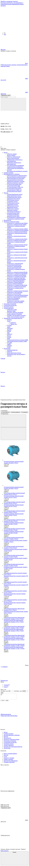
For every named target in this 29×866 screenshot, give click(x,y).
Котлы (5, 152)
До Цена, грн (18, 691)
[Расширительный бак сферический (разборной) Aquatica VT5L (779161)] (16, 618)
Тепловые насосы (9, 306)
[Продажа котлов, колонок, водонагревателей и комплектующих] (9, 699)
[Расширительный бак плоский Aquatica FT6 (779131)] (16, 573)
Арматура (13, 322)
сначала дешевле (15, 412)
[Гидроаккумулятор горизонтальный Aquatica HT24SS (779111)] (16, 451)
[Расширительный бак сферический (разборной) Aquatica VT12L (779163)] (16, 636)
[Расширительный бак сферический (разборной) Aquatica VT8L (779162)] (16, 627)
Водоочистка (7, 220)
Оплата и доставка (13, 2)
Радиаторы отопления (10, 304)
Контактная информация (11, 4)
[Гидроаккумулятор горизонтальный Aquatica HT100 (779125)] (16, 520)
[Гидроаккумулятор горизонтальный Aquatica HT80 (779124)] (16, 511)
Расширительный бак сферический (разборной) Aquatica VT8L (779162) (14, 630)
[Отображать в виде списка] (13, 433)
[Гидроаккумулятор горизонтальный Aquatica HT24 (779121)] (16, 493)
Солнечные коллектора (10, 305)
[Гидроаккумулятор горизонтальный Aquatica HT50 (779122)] (16, 502)
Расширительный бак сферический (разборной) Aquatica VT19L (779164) (14, 647)
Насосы (6, 193)
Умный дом (13, 324)
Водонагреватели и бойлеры (12, 174)
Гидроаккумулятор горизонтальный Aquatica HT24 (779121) (14, 496)
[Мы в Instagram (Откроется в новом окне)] (13, 30)
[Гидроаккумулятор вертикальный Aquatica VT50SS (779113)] (16, 538)
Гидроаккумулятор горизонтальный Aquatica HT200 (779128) (14, 532)
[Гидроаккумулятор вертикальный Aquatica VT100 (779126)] (16, 556)
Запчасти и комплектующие (11, 221)
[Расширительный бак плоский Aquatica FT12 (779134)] (16, 600)
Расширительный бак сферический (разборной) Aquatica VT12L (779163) (14, 638)
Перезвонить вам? (5, 95)
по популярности (5, 412)
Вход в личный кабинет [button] (10, 753)
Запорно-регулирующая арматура (13, 318)
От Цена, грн (4, 691)
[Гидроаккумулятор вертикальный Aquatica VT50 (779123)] (16, 547)
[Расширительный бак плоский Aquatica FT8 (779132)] (16, 582)
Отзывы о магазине (9, 762)
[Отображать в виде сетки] (13, 420)
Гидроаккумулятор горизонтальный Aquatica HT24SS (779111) (14, 462)
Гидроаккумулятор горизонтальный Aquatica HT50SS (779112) (14, 487)
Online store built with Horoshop (9, 715)
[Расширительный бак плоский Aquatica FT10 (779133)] (16, 591)
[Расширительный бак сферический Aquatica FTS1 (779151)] (16, 609)
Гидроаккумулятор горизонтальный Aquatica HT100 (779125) (14, 523)
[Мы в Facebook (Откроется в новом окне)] (13, 18)
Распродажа (7, 348)
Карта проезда (4, 850)
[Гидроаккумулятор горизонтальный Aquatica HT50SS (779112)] (16, 476)
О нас (6, 2)
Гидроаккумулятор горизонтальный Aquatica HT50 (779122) (14, 505)
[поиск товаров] (13, 104)
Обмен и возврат (8, 759)
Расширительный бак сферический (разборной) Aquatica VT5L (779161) (14, 621)
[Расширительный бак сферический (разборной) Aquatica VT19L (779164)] (16, 644)
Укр (5, 34)
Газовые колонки (8, 172)
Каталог (3, 2)
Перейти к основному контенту (9, 1)
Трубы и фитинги (9, 308)
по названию (24, 412)
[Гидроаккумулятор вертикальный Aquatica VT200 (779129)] (16, 564)
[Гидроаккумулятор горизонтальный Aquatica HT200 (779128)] (16, 529)
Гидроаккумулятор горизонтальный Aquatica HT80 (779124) (14, 514)
